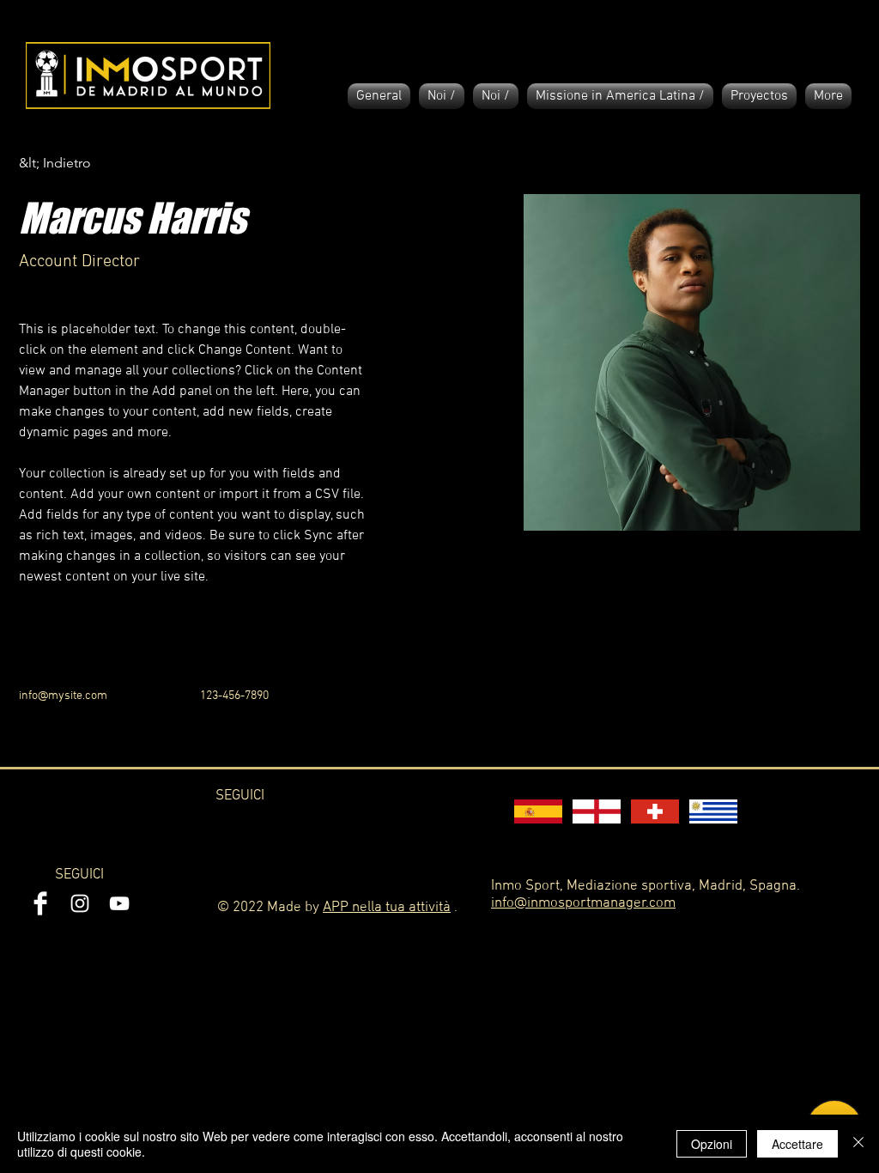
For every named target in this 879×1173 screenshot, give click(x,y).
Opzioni (711, 1143)
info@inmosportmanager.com (583, 903)
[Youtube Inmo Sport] (119, 903)
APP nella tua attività (387, 907)
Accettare (797, 1143)
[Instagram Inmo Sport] (80, 903)
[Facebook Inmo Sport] (40, 903)
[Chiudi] (858, 1143)
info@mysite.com (63, 696)
